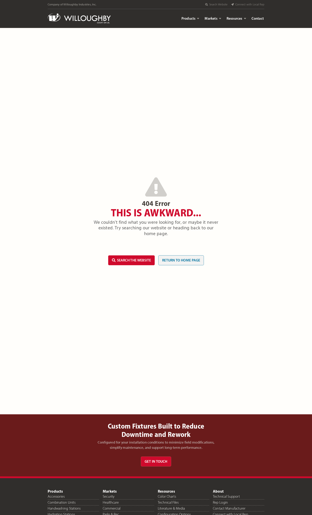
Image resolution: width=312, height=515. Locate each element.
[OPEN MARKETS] (220, 18)
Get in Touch (156, 461)
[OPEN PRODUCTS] (198, 18)
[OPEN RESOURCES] (245, 18)
